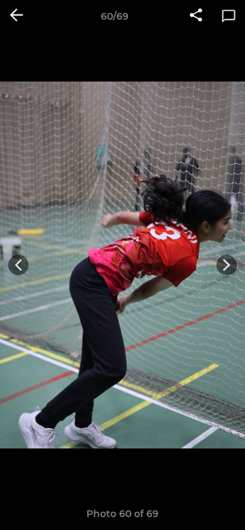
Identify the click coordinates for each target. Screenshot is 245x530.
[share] (196, 16)
